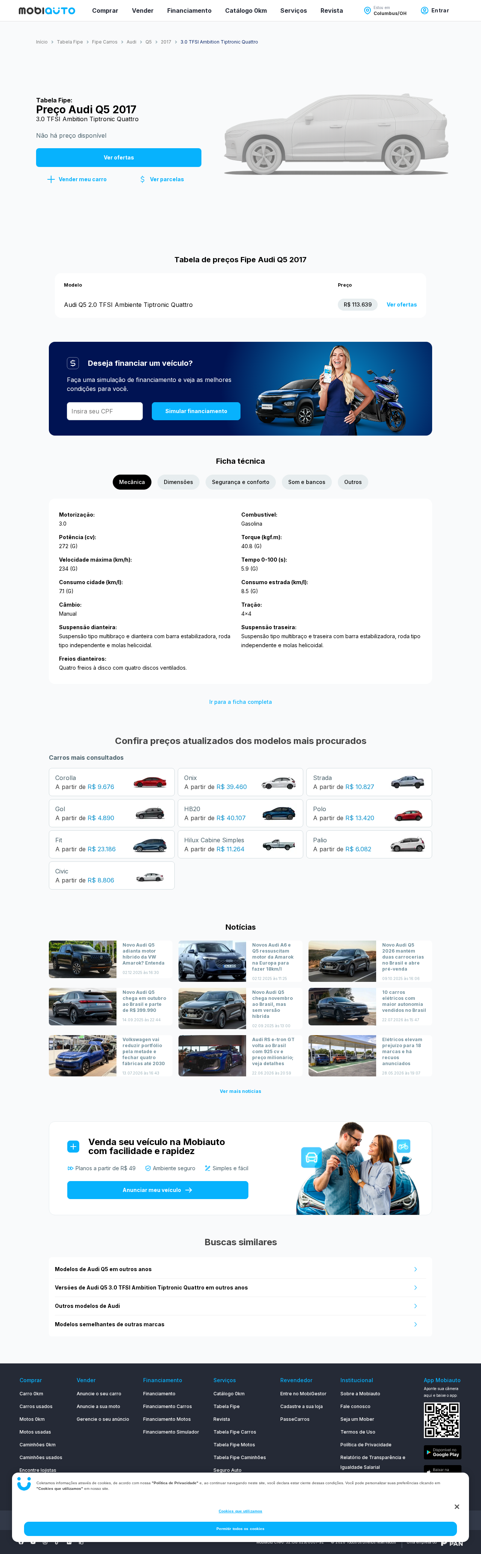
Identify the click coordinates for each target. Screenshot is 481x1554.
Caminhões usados (41, 1457)
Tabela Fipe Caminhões (239, 1457)
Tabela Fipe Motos (234, 1444)
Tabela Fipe (226, 1406)
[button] (76, 179)
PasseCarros (295, 1419)
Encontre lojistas (38, 1470)
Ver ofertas (402, 304)
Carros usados (36, 1406)
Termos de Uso (357, 1432)
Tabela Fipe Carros (234, 1432)
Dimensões (178, 482)
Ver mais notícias (240, 1091)
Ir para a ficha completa (240, 702)
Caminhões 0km (38, 1444)
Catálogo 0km (246, 10)
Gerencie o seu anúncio (103, 1419)
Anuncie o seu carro (99, 1393)
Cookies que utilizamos (240, 1511)
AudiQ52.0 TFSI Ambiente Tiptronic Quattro (128, 304)
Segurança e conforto (240, 482)
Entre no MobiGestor (303, 1393)
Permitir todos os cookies (240, 1529)
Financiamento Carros (167, 1406)
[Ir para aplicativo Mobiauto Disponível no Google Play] (442, 1453)
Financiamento (189, 10)
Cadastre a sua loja (301, 1406)
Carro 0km (31, 1393)
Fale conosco (355, 1406)
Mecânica (132, 482)
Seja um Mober (357, 1419)
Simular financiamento (196, 411)
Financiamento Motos (167, 1419)
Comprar (105, 10)
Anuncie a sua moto (98, 1406)
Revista (332, 10)
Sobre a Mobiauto (360, 1393)
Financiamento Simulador (171, 1432)
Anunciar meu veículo (152, 1190)
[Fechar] (457, 1506)
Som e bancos (306, 482)
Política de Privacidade (366, 1444)
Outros (353, 482)
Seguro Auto (227, 1470)
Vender (143, 10)
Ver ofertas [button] (119, 157)
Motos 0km (32, 1419)
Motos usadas (35, 1432)
